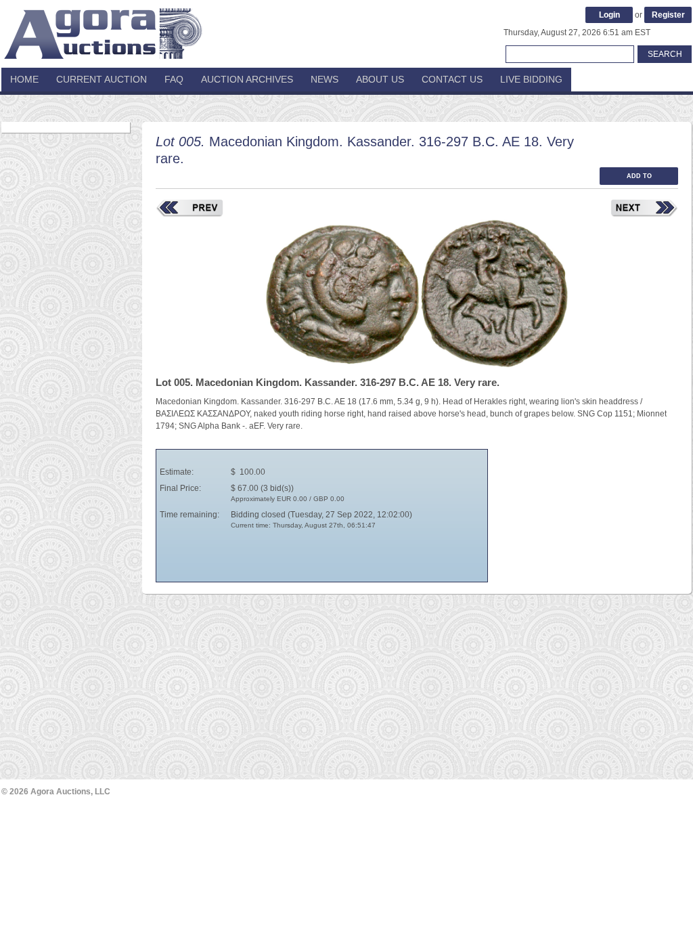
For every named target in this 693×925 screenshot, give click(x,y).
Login (609, 15)
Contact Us (452, 79)
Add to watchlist (639, 179)
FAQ (173, 79)
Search (665, 54)
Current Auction (101, 79)
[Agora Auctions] (102, 27)
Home (24, 79)
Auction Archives (247, 79)
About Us (380, 79)
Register (668, 15)
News (324, 79)
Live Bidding (531, 79)
